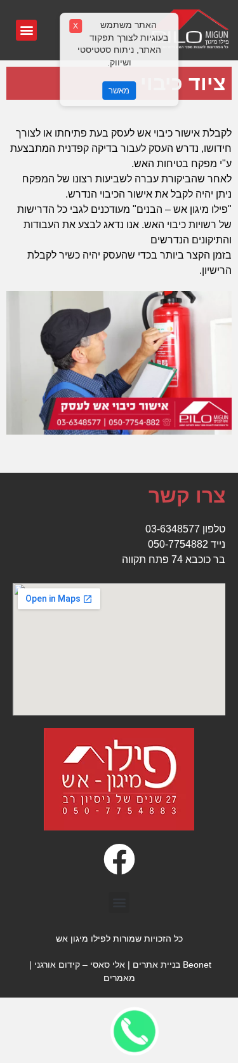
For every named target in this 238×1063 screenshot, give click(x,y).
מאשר (119, 90)
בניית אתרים (156, 964)
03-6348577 (172, 529)
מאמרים (119, 978)
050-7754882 (178, 544)
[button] (26, 30)
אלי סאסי (107, 964)
